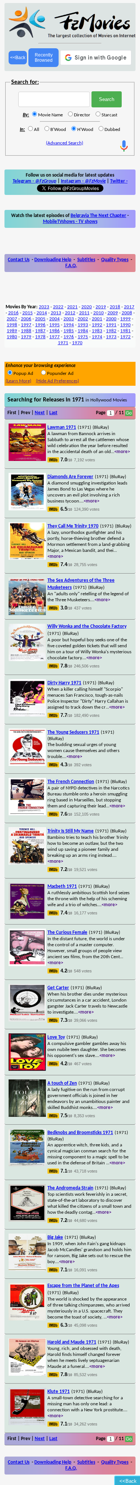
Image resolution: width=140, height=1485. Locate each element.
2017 (129, 307)
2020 (86, 307)
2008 (127, 313)
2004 (54, 319)
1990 (125, 325)
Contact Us (18, 259)
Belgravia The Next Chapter (98, 215)
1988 (26, 331)
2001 (97, 319)
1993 (83, 325)
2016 (13, 313)
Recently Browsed (44, 57)
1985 (68, 331)
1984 (83, 331)
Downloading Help (52, 259)
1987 (40, 331)
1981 (125, 331)
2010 (98, 313)
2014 (42, 313)
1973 (111, 336)
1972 (125, 336)
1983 (97, 331)
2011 (84, 313)
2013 (56, 313)
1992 (97, 325)
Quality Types (114, 259)
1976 (68, 336)
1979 (26, 336)
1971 (63, 342)
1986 (54, 331)
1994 (68, 325)
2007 (12, 319)
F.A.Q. (71, 265)
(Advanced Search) (64, 143)
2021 (72, 307)
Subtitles (86, 259)
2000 (111, 319)
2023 (44, 307)
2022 (58, 307)
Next (40, 412)
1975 (83, 336)
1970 (77, 342)
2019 (101, 307)
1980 (12, 336)
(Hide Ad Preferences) (57, 381)
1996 (40, 325)
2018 (115, 307)
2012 (70, 313)
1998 (12, 325)
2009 (113, 313)
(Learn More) (18, 381)
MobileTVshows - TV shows (70, 221)
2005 (40, 319)
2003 (68, 319)
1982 (111, 331)
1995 (54, 325)
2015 (27, 313)
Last (53, 412)
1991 (111, 325)
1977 (54, 336)
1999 (125, 319)
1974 (97, 336)
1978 (40, 336)
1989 (12, 331)
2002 (83, 319)
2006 (26, 319)
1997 (26, 325)
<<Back (17, 57)
